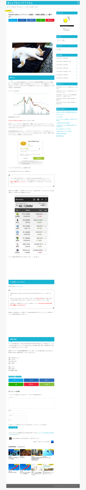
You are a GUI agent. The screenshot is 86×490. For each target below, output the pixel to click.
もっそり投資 (59, 116)
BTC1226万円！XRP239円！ (63, 78)
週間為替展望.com (60, 135)
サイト (9, 419)
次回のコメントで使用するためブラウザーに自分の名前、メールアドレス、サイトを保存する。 (28, 424)
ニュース (19, 286)
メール (10, 415)
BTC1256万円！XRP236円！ (63, 74)
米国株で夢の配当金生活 (61, 133)
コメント (10, 397)
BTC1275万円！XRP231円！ (63, 64)
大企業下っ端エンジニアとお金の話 (63, 131)
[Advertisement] (31, 32)
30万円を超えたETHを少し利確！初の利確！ (65, 98)
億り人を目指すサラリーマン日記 (63, 128)
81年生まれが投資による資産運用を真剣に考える (66, 112)
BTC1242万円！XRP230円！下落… (64, 71)
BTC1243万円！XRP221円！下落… (64, 61)
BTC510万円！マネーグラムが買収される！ (65, 87)
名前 (9, 410)
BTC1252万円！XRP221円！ (63, 68)
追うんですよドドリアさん (20, 3)
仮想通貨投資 (12, 376)
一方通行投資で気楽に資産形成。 (63, 122)
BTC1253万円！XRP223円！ (63, 58)
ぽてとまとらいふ (60, 114)
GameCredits (19, 376)
